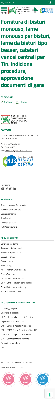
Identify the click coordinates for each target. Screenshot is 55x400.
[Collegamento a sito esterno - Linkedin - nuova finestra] (15, 188)
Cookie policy (28, 362)
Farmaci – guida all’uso (10, 343)
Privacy (18, 362)
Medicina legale (7, 265)
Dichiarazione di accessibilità (12, 367)
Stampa (24, 102)
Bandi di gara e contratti (11, 209)
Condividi (8, 102)
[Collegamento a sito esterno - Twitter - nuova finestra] (11, 188)
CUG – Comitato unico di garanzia (15, 338)
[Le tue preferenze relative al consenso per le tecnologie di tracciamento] (50, 395)
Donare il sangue (8, 261)
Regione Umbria (7, 2)
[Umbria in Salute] (36, 10)
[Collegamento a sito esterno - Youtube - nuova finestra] (3, 188)
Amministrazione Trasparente (13, 205)
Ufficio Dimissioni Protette (12, 278)
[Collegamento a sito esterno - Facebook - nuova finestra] (7, 188)
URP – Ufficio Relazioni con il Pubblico (17, 317)
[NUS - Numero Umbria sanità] (46, 10)
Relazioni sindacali (8, 222)
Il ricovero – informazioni (11, 248)
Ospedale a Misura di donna (12, 321)
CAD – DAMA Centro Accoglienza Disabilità (19, 330)
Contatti (9, 362)
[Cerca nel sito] (49, 2)
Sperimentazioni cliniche (11, 291)
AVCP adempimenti (9, 226)
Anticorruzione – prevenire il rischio (16, 334)
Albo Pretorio (6, 218)
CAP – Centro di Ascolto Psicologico (16, 325)
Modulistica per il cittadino (12, 252)
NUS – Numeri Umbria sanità (13, 269)
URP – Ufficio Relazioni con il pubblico (17, 282)
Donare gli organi (8, 256)
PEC (2, 362)
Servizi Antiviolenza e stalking (13, 287)
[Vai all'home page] (19, 10)
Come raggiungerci (9, 308)
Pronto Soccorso (8, 274)
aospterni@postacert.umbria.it (18, 150)
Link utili (4, 347)
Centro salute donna (9, 243)
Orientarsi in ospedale (10, 312)
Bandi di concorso (8, 213)
